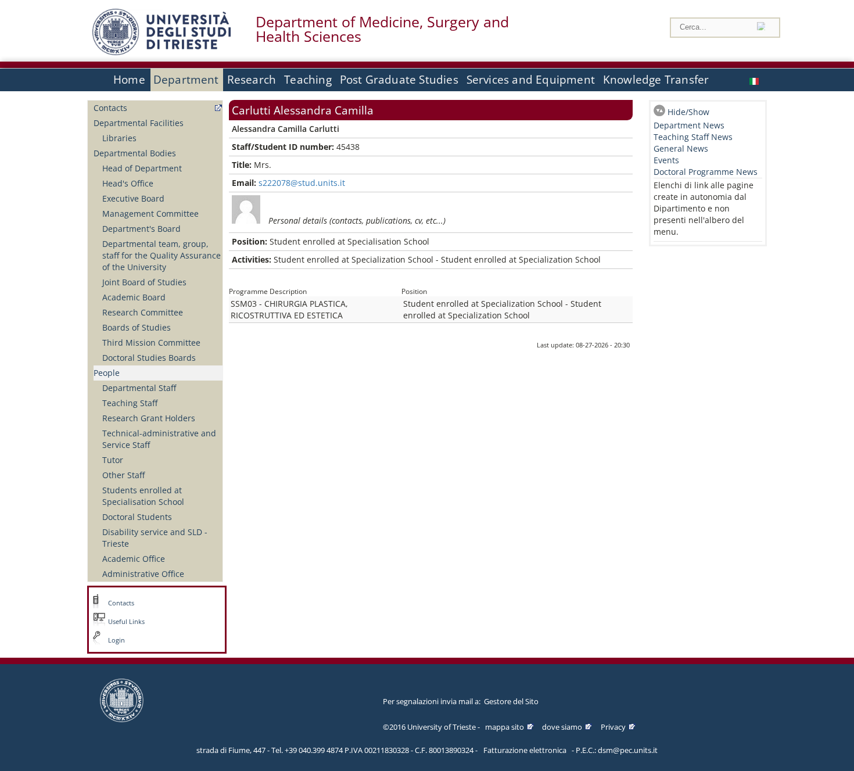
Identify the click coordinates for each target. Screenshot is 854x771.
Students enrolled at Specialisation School (143, 496)
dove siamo (562, 727)
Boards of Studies (136, 327)
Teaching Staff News (693, 136)
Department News (689, 125)
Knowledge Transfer (656, 79)
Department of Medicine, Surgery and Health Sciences (382, 29)
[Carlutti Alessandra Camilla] (755, 80)
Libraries (119, 138)
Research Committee (142, 312)
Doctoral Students (137, 516)
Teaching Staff (129, 402)
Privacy (613, 727)
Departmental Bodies (135, 153)
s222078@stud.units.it (302, 182)
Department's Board (141, 228)
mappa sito (504, 727)
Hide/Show (688, 111)
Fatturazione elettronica (524, 750)
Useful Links (126, 622)
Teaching (308, 79)
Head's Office (127, 183)
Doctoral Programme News (706, 171)
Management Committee (150, 213)
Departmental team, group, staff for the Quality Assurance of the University (161, 255)
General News (681, 148)
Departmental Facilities (139, 122)
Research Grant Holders (148, 418)
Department (186, 79)
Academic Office (133, 558)
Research (252, 79)
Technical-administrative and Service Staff (159, 439)
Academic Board (134, 297)
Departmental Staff (139, 387)
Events (666, 160)
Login (116, 640)
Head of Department (142, 168)
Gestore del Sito (511, 701)
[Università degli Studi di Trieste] (161, 52)
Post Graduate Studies (399, 79)
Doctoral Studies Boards (149, 357)
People (107, 372)
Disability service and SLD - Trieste (154, 537)
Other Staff (123, 474)
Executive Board (133, 198)
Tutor (112, 459)
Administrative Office (143, 573)
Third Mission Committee (151, 342)
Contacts (110, 107)
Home (129, 79)
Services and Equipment (531, 79)
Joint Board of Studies (144, 282)
